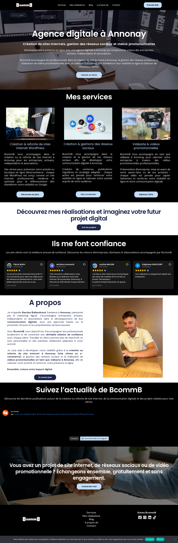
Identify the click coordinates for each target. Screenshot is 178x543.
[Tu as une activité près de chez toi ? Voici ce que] (45, 426)
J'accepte (150, 539)
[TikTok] (154, 517)
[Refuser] (175, 539)
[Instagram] (145, 517)
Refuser (160, 539)
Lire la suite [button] (11, 285)
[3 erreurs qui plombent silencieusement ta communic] (162, 426)
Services (62, 5)
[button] (153, 5)
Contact (116, 5)
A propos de (102, 5)
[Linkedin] (149, 517)
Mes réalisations (77, 5)
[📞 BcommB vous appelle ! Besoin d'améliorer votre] (103, 426)
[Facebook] (140, 517)
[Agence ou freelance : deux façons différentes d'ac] (74, 426)
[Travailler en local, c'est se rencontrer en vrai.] (16, 426)
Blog (91, 5)
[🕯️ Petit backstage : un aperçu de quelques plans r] (133, 426)
